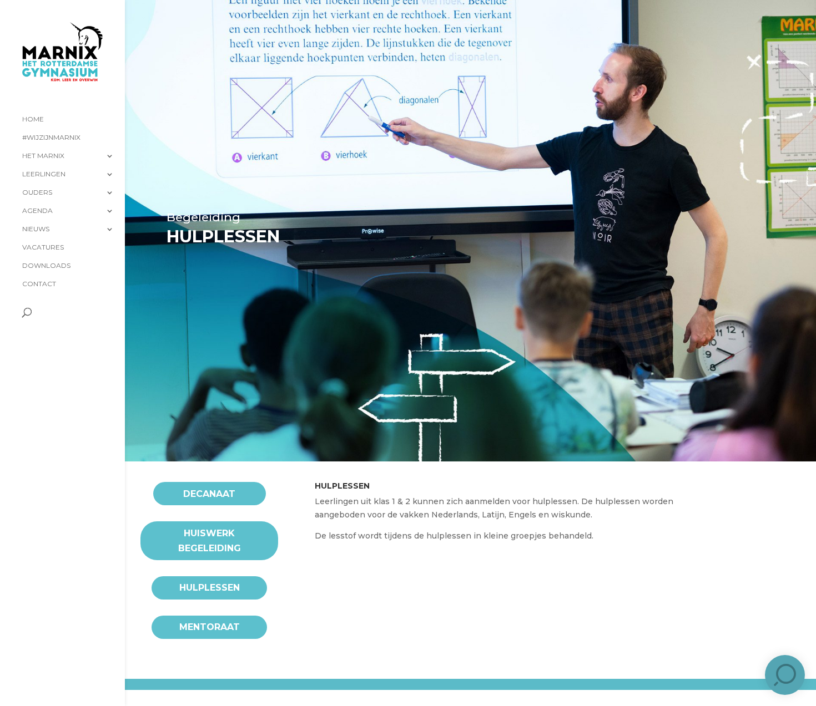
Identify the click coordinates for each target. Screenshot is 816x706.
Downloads (46, 266)
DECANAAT (209, 494)
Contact (39, 284)
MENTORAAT (209, 627)
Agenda (37, 211)
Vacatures (43, 247)
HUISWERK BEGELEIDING (209, 540)
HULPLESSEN (209, 587)
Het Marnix (43, 156)
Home (33, 119)
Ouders (37, 192)
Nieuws (35, 229)
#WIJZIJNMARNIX (51, 137)
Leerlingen (44, 174)
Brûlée (233, 693)
